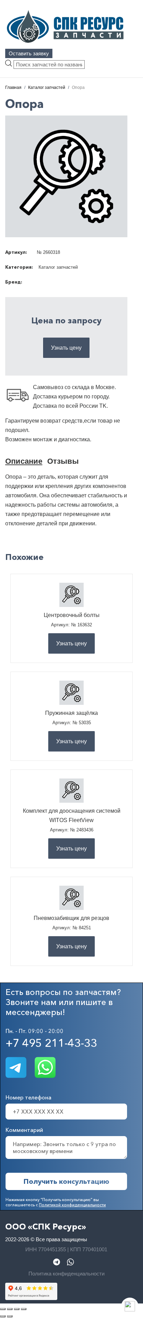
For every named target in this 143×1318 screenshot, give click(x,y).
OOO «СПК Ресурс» (45, 1227)
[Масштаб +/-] (3, 1309)
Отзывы (63, 461)
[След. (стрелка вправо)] (9, 1316)
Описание (23, 461)
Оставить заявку (29, 53)
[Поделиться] (16, 1309)
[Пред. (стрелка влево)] (3, 1316)
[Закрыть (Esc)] (23, 1309)
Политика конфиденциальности (66, 1273)
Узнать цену (66, 348)
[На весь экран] (9, 1309)
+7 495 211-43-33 (51, 1043)
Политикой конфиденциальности (72, 1204)
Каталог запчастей (58, 267)
